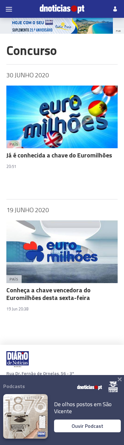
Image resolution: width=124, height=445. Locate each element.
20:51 (11, 166)
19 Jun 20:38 (17, 309)
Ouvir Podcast (87, 426)
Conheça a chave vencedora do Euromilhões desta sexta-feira (48, 293)
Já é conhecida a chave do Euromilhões (59, 155)
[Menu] (9, 9)
